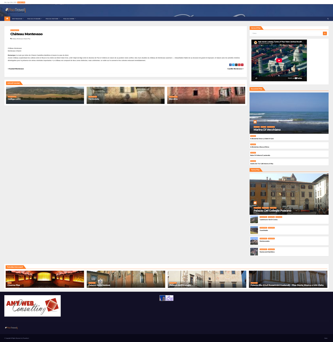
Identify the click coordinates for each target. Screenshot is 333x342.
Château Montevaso (26, 34)
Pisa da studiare (34, 19)
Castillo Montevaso (235, 69)
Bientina (173, 99)
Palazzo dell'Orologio (180, 285)
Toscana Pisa (273, 207)
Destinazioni (17, 19)
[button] (328, 18)
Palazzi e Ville (265, 207)
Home (325, 338)
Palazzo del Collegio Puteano (272, 210)
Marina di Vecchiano (267, 129)
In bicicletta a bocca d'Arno (259, 147)
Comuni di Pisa (257, 207)
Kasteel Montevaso (16, 69)
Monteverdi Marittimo (267, 252)
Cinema (9, 282)
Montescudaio (264, 241)
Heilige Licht (14, 99)
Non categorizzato (15, 30)
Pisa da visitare (52, 19)
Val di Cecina (279, 216)
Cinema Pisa (13, 285)
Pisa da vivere (69, 19)
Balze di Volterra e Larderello (260, 155)
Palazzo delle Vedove (99, 285)
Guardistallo (264, 230)
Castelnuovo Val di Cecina (269, 219)
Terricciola (93, 99)
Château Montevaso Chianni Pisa (21, 38)
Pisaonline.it (26, 338)
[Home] (7, 19)
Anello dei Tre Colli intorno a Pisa (261, 164)
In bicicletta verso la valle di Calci (262, 139)
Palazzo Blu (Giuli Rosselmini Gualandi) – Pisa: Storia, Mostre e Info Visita (287, 285)
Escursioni (263, 126)
